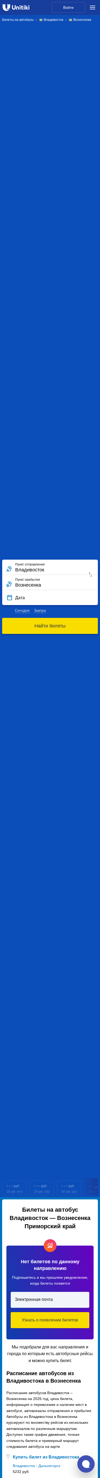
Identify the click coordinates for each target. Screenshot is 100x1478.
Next (96, 1187)
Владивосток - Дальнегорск (36, 1466)
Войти (68, 7)
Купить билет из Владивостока (46, 1457)
